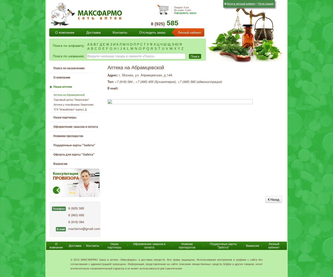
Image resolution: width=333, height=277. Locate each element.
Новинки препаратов (187, 245)
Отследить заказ (152, 32)
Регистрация (266, 3)
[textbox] (136, 56)
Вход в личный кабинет (241, 3)
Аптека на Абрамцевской (69, 94)
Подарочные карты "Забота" (74, 145)
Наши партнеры (64, 117)
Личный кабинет (189, 32)
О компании (64, 32)
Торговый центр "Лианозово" (71, 99)
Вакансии (60, 164)
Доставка (93, 32)
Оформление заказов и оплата (75, 127)
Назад (274, 199)
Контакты (120, 32)
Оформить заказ (185, 12)
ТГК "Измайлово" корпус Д (70, 109)
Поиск (195, 56)
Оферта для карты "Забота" (74, 154)
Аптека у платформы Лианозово (74, 104)
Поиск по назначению (69, 68)
